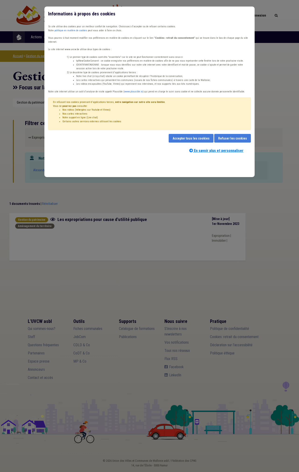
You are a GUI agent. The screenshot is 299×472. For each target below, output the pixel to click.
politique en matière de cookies (70, 30)
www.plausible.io (133, 91)
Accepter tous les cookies (191, 138)
